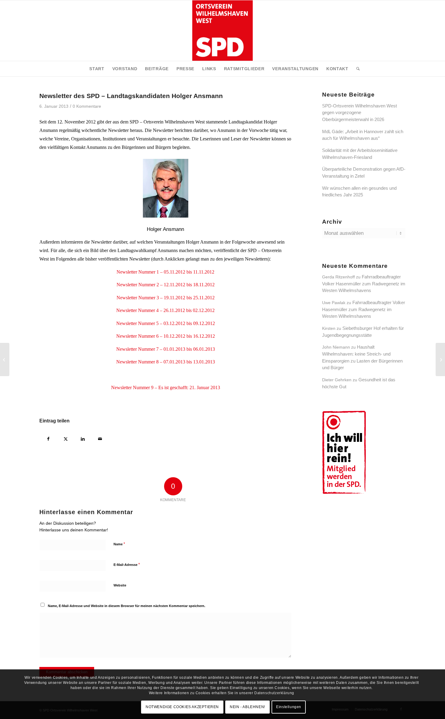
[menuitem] (96, 68)
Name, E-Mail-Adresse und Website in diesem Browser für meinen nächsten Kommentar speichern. (126, 606)
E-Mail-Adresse (127, 564)
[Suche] (356, 68)
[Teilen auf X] (65, 438)
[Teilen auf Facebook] (48, 438)
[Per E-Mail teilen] (100, 438)
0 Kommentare (87, 106)
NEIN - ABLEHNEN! (247, 707)
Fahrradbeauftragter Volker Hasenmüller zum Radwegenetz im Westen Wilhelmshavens (363, 283)
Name (119, 544)
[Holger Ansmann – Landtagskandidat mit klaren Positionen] (4, 359)
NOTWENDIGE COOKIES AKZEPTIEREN (182, 707)
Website (120, 585)
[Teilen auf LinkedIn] (82, 438)
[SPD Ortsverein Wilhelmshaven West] (222, 30)
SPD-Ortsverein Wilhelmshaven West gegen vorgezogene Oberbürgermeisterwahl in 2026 (359, 112)
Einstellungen (288, 707)
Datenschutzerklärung (274, 693)
